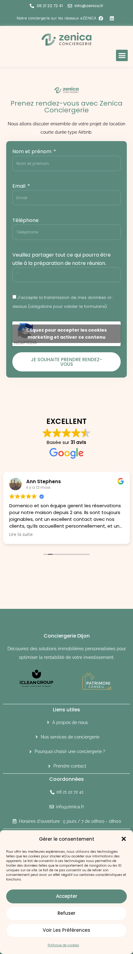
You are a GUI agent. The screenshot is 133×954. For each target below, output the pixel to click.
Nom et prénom (32, 151)
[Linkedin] (111, 18)
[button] (124, 839)
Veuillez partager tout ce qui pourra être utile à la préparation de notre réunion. (61, 259)
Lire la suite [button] (21, 535)
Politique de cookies (63, 945)
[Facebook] (100, 18)
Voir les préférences (66, 930)
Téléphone (25, 220)
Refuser (66, 913)
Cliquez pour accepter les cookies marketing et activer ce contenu (66, 333)
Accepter (66, 896)
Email (19, 186)
